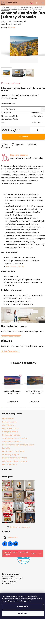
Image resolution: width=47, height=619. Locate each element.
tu (30, 601)
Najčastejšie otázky (10, 428)
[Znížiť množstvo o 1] (32, 130)
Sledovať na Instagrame (20, 527)
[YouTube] (15, 543)
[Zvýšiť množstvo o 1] (43, 130)
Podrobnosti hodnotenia (11, 24)
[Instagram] (10, 543)
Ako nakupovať (8, 425)
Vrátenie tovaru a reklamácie (14, 438)
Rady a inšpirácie (9, 422)
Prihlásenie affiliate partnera (14, 461)
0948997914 (13, 537)
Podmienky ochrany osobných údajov (18, 445)
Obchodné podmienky (11, 441)
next (44, 379)
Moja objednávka (9, 464)
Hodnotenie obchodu (11, 435)
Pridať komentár (10, 351)
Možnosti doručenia (9, 119)
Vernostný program (10, 454)
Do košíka (23, 136)
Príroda (11, 27)
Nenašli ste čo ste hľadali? (13, 451)
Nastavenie (22, 606)
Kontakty (6, 448)
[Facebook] (4, 543)
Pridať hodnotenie (11, 337)
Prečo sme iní (8, 418)
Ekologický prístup (10, 431)
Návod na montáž (14, 266)
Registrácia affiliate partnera (14, 458)
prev (2, 379)
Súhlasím (22, 613)
